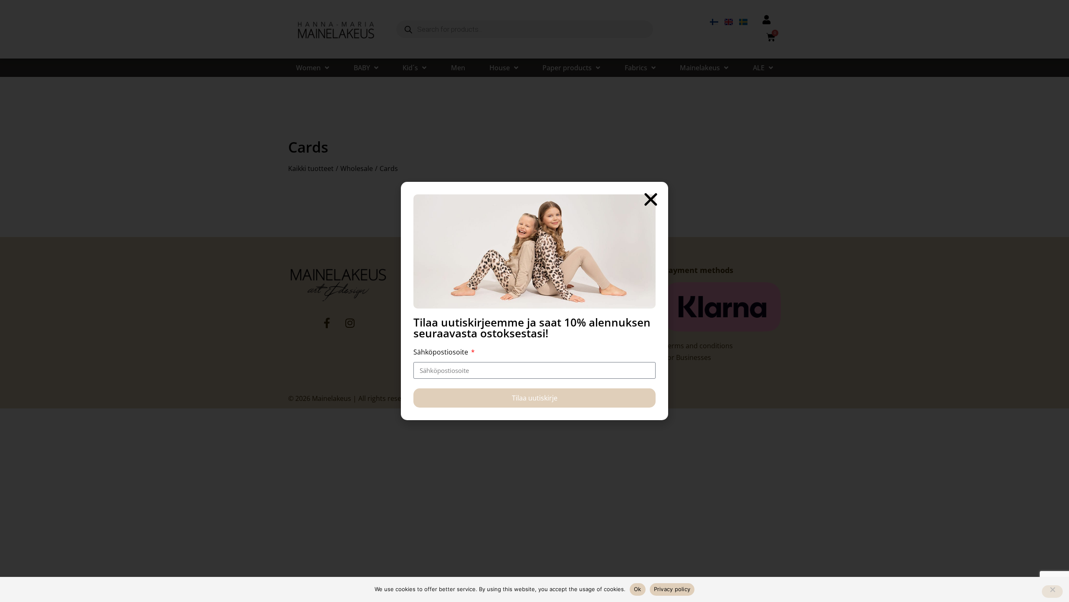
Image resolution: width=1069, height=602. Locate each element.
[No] (1052, 591)
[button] (651, 199)
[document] (534, 301)
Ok (637, 589)
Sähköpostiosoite (441, 352)
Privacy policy (672, 589)
